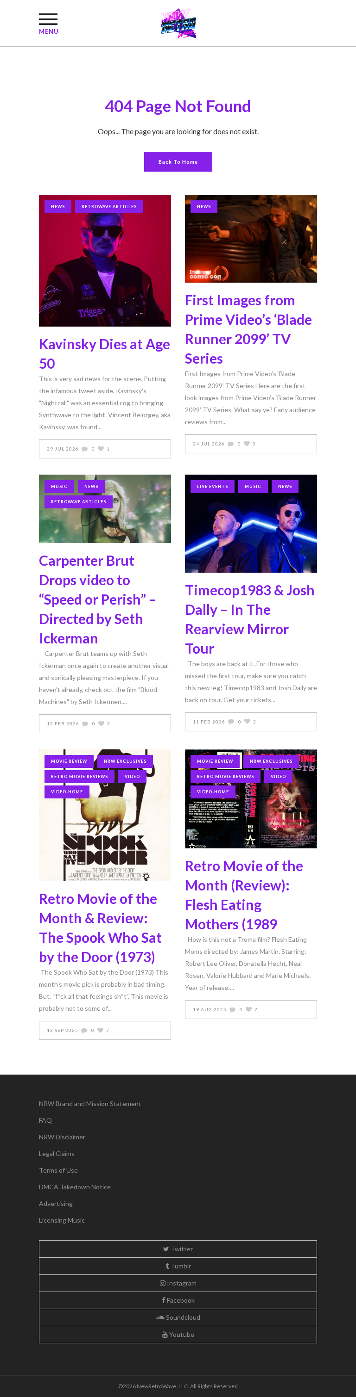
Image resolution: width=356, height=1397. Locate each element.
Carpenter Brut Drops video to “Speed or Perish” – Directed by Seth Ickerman (97, 599)
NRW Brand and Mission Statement (90, 1103)
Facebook (180, 1300)
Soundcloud (182, 1317)
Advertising (56, 1203)
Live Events (212, 486)
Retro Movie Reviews (79, 776)
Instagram (181, 1283)
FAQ (45, 1120)
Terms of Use (58, 1170)
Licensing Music (62, 1220)
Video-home (67, 791)
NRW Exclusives (125, 761)
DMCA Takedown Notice (75, 1187)
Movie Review (69, 761)
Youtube (181, 1334)
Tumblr (180, 1266)
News (58, 206)
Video (132, 776)
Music (59, 486)
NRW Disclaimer (62, 1137)
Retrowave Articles (109, 206)
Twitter (181, 1249)
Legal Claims (57, 1153)
